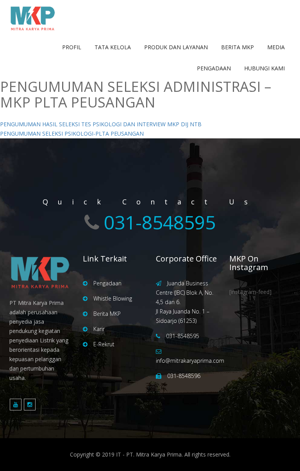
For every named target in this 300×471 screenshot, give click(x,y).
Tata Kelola (113, 47)
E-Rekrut (103, 344)
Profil (71, 47)
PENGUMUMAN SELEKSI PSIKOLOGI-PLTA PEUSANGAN (72, 133)
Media (276, 47)
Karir (99, 329)
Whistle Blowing (112, 298)
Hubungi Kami (264, 68)
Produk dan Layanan (176, 47)
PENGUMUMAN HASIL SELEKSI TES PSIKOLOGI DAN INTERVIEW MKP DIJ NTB (101, 124)
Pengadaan (214, 68)
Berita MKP (237, 47)
